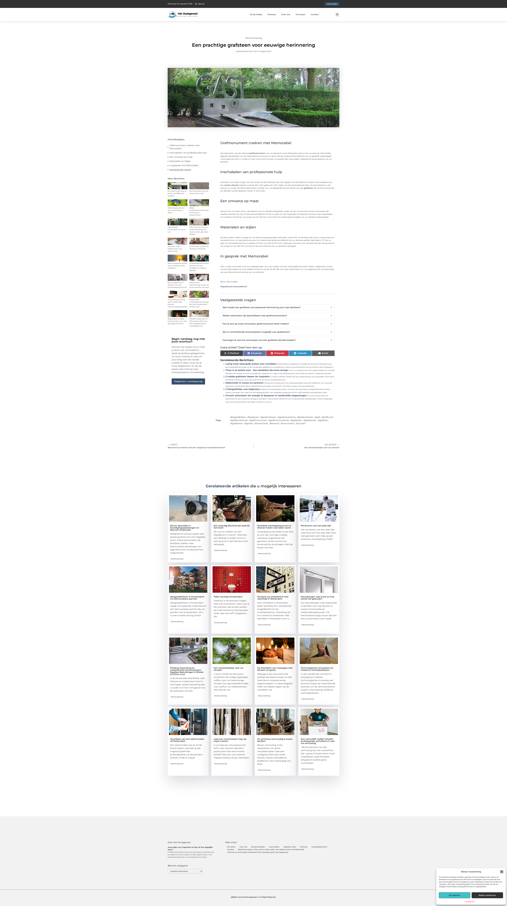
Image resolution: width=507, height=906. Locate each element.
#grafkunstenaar (239, 420)
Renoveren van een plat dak (316, 525)
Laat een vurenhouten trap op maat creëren (230, 740)
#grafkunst (327, 417)
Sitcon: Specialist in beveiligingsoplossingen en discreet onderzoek (184, 527)
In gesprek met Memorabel (183, 165)
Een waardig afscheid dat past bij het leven (232, 526)
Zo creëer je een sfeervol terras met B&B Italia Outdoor (177, 193)
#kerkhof (274, 423)
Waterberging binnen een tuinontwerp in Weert (176, 210)
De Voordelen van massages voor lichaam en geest (275, 669)
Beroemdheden (258, 847)
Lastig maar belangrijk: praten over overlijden (251, 364)
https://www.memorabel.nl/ (233, 286)
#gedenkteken (305, 417)
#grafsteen (296, 420)
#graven (248, 423)
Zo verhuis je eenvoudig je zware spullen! (274, 740)
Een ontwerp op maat (181, 157)
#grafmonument (258, 420)
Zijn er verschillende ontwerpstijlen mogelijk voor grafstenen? (277, 332)
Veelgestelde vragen (180, 169)
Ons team (301, 14)
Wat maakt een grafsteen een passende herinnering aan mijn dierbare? (277, 307)
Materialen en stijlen (180, 161)
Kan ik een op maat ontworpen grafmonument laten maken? (277, 324)
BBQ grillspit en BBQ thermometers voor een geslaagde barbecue (177, 321)
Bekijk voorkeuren (487, 895)
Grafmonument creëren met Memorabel (184, 147)
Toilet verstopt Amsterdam (228, 596)
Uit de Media (256, 14)
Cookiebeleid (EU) (319, 847)
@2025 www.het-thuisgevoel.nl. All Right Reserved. (253, 897)
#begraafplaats (238, 417)
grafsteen (308, 188)
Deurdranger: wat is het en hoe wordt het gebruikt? (317, 597)
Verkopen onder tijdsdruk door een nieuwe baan (175, 248)
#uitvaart (301, 423)
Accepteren (454, 895)
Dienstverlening (253, 38)
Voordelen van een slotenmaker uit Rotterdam (187, 740)
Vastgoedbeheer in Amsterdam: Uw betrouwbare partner (187, 597)
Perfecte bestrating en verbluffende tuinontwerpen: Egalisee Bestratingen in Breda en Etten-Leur (186, 671)
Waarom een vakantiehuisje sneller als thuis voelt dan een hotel (199, 285)
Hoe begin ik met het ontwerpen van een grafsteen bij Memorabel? (277, 340)
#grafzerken (236, 423)
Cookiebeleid (470, 901)
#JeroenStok (261, 423)
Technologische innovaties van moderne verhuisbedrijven (317, 669)
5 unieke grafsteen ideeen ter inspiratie (247, 376)
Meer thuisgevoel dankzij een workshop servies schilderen (177, 265)
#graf (317, 417)
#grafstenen (310, 420)
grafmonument (257, 153)
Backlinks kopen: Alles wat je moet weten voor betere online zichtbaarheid (271, 849)
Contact (315, 14)
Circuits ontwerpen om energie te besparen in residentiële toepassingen (266, 395)
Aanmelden (274, 847)
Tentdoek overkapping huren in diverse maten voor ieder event (274, 526)
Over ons (285, 14)
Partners (271, 14)
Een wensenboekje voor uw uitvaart (228, 669)
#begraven (253, 417)
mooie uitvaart (231, 185)
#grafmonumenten (279, 420)
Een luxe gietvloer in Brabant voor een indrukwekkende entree (177, 285)
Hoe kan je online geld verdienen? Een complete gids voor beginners (257, 852)
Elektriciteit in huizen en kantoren (245, 383)
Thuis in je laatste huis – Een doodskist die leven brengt (257, 370)
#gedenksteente (287, 417)
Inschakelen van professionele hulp (188, 153)
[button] (501, 871)
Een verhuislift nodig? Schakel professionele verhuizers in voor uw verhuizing (318, 741)
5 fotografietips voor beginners (243, 389)
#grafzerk (323, 420)
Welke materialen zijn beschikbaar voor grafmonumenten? (277, 315)
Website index (289, 847)
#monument (288, 423)
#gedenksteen (268, 417)
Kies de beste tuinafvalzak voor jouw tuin (177, 229)
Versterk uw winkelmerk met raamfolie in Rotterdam (272, 597)
